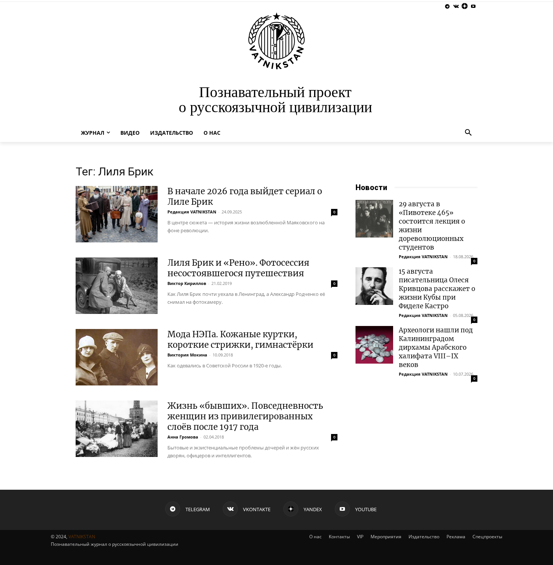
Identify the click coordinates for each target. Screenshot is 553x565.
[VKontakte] (456, 6)
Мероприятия (386, 536)
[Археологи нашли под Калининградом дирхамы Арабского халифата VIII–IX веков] (374, 345)
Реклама (456, 536)
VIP (360, 536)
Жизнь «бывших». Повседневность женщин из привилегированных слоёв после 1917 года (245, 416)
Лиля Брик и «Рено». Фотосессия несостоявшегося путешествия (238, 268)
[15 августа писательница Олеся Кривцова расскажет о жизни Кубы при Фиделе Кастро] (374, 286)
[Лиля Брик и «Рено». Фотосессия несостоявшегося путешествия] (117, 285)
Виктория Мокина (187, 355)
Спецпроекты (487, 536)
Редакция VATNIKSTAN (191, 212)
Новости (371, 187)
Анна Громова (182, 437)
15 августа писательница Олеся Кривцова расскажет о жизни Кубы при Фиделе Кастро (437, 288)
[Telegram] (447, 6)
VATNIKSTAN (81, 536)
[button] (468, 133)
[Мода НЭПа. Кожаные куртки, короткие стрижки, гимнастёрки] (117, 357)
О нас (315, 536)
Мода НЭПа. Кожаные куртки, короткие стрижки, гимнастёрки (240, 339)
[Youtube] (473, 6)
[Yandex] (464, 6)
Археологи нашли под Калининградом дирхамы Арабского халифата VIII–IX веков (436, 347)
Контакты (339, 536)
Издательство (424, 536)
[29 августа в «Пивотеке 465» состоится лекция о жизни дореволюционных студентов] (374, 219)
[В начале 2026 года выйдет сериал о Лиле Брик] (117, 214)
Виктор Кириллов (186, 283)
